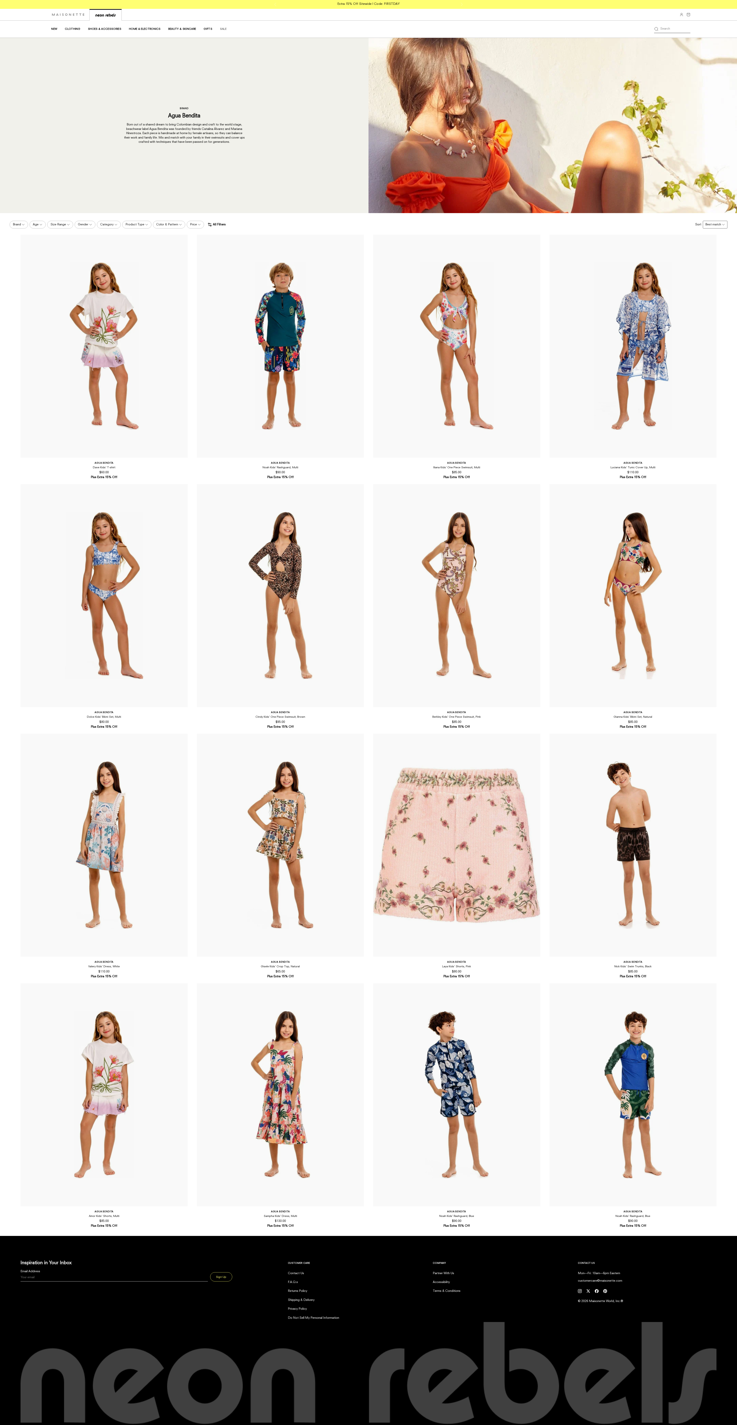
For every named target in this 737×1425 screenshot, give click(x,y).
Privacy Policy (297, 1308)
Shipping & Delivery (301, 1300)
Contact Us (296, 1273)
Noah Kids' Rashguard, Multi (280, 467)
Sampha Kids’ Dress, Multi (280, 1216)
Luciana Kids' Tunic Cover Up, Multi (633, 467)
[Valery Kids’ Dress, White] (104, 845)
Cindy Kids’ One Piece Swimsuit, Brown (280, 717)
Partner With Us (443, 1273)
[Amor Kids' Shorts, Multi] (104, 1094)
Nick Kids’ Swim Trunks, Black (633, 966)
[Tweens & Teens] (105, 15)
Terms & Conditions (446, 1291)
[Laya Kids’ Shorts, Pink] (456, 845)
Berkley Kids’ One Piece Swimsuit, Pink (456, 717)
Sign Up (221, 1277)
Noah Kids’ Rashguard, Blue (456, 1216)
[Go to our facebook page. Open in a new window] (597, 1291)
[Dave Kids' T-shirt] (104, 346)
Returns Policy (297, 1291)
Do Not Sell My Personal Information (313, 1318)
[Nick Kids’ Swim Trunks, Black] (633, 845)
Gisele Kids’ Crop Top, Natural (280, 966)
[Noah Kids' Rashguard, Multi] (280, 346)
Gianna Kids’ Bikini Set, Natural (633, 717)
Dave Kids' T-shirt (104, 467)
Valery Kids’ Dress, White (104, 966)
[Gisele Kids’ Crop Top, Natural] (280, 845)
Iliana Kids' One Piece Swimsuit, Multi (456, 467)
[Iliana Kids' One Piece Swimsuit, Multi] (456, 346)
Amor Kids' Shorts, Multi (104, 1216)
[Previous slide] (275, 4)
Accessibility (441, 1282)
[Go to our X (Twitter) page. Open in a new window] (588, 1291)
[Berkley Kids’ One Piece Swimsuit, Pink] (456, 595)
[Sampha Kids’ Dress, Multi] (280, 1094)
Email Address (30, 1271)
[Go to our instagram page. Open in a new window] (580, 1291)
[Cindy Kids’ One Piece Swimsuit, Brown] (280, 595)
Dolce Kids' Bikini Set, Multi (104, 717)
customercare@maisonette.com (600, 1280)
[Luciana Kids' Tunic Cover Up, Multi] (633, 346)
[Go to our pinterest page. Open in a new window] (605, 1291)
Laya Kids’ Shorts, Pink (456, 966)
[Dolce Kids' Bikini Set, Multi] (104, 595)
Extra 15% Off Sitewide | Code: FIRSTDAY (368, 4)
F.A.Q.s (293, 1282)
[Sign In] (681, 15)
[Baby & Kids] (68, 14)
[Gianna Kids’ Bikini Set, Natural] (633, 595)
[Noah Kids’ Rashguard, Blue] (456, 1094)
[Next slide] (461, 4)
